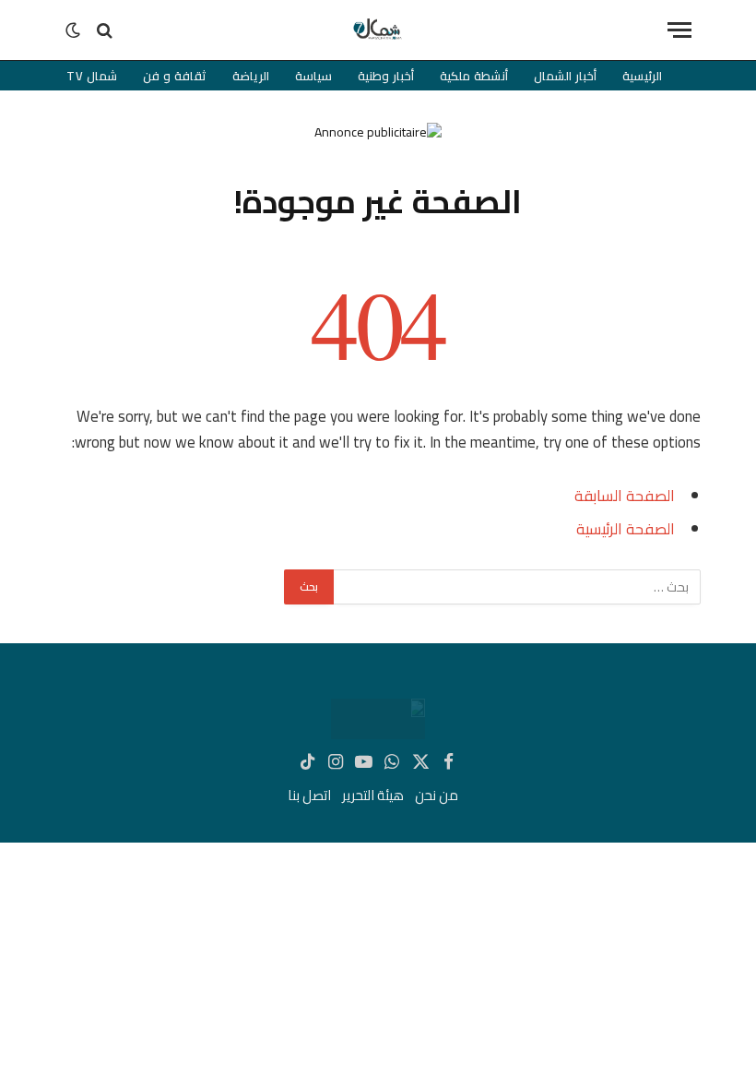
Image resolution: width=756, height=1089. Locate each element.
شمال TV (92, 76)
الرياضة (250, 76)
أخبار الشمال (565, 76)
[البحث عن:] (516, 586)
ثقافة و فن (175, 76)
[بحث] (104, 30)
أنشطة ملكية (474, 76)
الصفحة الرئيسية (625, 528)
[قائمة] (679, 30)
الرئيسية (642, 76)
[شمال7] (378, 30)
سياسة (313, 76)
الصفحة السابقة (624, 495)
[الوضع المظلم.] (75, 30)
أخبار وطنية (386, 76)
